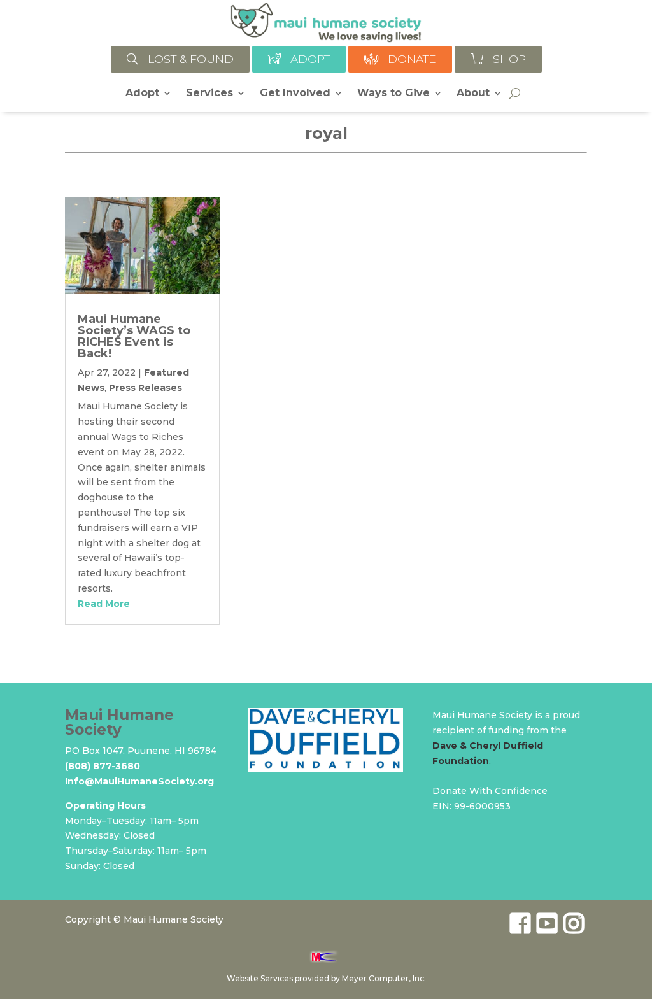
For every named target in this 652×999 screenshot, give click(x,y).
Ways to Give (393, 94)
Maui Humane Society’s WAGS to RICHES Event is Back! (134, 336)
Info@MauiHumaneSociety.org (139, 781)
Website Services (260, 978)
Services (209, 94)
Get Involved (295, 94)
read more (104, 603)
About (473, 94)
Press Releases (145, 387)
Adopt (142, 94)
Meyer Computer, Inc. (384, 978)
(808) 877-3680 (102, 766)
